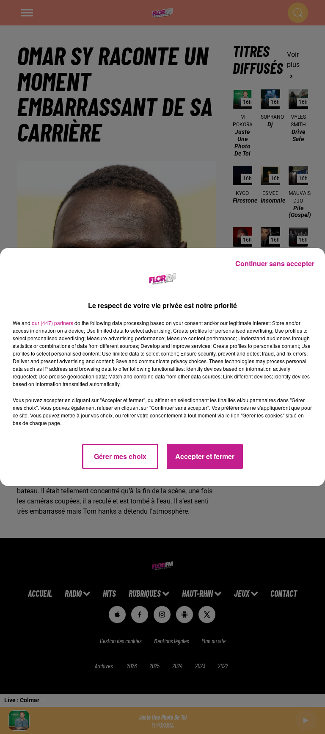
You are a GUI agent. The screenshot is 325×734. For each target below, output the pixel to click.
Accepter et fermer (204, 456)
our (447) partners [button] (52, 322)
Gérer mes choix (120, 456)
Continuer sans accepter (274, 263)
